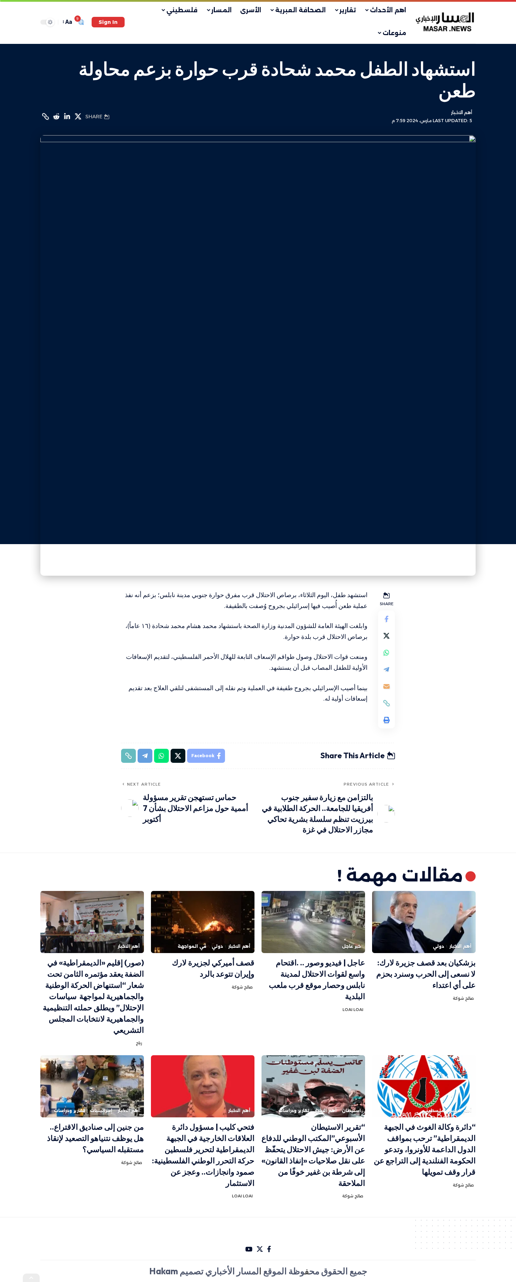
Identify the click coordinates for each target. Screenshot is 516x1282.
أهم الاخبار (461, 112)
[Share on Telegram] (386, 669)
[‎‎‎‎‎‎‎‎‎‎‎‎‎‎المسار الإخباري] (446, 22)
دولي (438, 946)
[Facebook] (269, 1249)
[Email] (386, 686)
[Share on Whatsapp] (386, 652)
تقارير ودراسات (293, 1110)
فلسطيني (433, 1110)
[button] (108, 22)
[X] (260, 1249)
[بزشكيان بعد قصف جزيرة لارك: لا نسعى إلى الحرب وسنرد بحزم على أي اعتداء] (424, 922)
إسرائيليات (101, 1110)
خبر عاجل (351, 946)
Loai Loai (353, 1009)
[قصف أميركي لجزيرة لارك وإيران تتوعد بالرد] (202, 922)
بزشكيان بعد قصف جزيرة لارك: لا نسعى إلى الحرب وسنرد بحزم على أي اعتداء (426, 974)
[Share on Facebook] (386, 618)
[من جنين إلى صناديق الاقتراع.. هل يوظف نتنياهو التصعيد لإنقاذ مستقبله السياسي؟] (92, 1086)
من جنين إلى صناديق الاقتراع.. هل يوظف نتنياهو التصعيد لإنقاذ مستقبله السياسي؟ (95, 1138)
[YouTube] (249, 1249)
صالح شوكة (463, 998)
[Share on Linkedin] (67, 116)
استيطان (351, 1110)
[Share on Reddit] (56, 116)
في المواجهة (192, 946)
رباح (139, 1042)
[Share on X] (78, 116)
